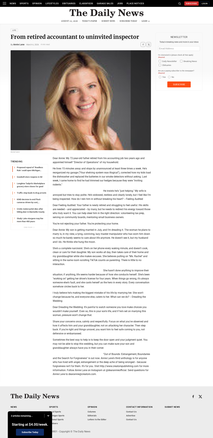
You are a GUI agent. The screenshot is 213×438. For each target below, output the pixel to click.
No (173, 77)
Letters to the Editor (97, 419)
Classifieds (86, 3)
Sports (24, 3)
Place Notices (135, 3)
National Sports (56, 419)
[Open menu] (4, 3)
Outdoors (53, 423)
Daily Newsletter (169, 61)
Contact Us (131, 412)
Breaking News (190, 61)
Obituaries (68, 3)
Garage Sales (105, 3)
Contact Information (139, 407)
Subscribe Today (128, 21)
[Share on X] (148, 45)
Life (14, 30)
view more (28, 227)
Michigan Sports (57, 415)
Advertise (130, 415)
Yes (163, 77)
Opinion (37, 3)
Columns (92, 412)
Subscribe (191, 3)
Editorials (92, 415)
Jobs (120, 3)
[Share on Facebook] (143, 45)
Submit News (108, 21)
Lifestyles (52, 3)
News (13, 3)
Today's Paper (89, 21)
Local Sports (55, 412)
